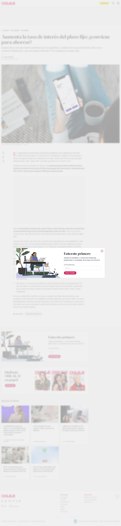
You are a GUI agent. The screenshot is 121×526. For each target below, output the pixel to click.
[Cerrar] (102, 251)
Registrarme (70, 273)
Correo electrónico (69, 265)
